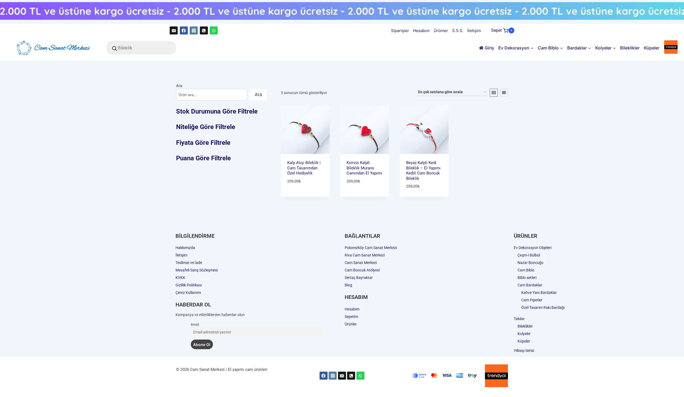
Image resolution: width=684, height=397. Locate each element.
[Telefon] (204, 30)
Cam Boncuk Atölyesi (362, 270)
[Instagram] (194, 30)
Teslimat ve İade (189, 262)
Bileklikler (630, 47)
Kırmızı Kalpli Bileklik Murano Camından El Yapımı (364, 168)
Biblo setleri (527, 277)
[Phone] (351, 376)
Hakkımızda (185, 248)
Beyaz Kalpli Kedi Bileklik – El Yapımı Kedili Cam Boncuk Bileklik (423, 170)
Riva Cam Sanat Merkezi (365, 255)
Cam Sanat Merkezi (361, 262)
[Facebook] (184, 30)
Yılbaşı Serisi (524, 350)
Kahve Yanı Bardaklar (539, 292)
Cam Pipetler (531, 300)
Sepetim (351, 316)
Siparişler (400, 30)
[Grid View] (494, 93)
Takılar (519, 319)
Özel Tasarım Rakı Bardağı (543, 307)
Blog (348, 285)
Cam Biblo (526, 270)
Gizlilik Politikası (189, 285)
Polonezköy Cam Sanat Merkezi (371, 248)
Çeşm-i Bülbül (529, 255)
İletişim (474, 30)
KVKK (180, 277)
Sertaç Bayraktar (359, 277)
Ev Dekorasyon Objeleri (532, 248)
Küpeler (651, 47)
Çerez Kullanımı (188, 292)
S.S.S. (457, 30)
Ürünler (441, 30)
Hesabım (421, 30)
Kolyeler (524, 334)
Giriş (489, 47)
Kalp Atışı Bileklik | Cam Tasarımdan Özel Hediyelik (304, 168)
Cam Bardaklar (530, 285)
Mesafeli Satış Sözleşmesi (197, 270)
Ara (179, 85)
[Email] (174, 30)
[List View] (504, 93)
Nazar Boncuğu (530, 262)
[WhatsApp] (214, 30)
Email (195, 324)
